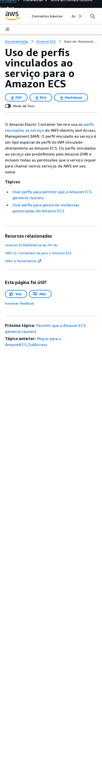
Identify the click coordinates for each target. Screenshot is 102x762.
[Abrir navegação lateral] (7, 29)
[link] (80, 41)
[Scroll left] (28, 16)
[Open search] (92, 16)
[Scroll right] (79, 16)
